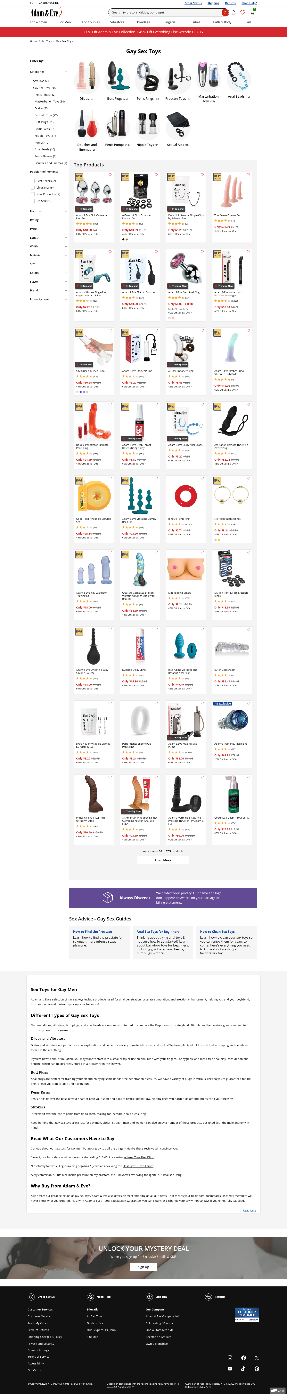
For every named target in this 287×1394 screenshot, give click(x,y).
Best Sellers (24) (47, 181)
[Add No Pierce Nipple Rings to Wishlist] (248, 478)
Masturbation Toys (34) (50, 101)
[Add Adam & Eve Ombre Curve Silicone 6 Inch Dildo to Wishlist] (248, 330)
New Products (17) (48, 194)
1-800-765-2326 (50, 3)
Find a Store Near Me (160, 1330)
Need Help (103, 1296)
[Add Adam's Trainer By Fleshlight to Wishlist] (248, 703)
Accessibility (36, 1363)
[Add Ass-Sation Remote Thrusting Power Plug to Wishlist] (248, 404)
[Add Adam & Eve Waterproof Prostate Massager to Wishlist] (248, 251)
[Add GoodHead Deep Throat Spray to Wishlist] (248, 777)
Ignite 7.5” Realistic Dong (165, 1175)
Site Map (92, 1337)
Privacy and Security (41, 1343)
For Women (38, 22)
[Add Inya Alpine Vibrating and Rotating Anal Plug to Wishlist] (202, 629)
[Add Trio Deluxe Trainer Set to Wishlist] (248, 174)
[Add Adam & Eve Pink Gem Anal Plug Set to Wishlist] (110, 174)
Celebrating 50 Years (159, 1323)
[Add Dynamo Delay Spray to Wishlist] (156, 629)
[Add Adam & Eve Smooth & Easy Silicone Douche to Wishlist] (110, 629)
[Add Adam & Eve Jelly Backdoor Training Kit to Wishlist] (110, 552)
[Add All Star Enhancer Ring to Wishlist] (202, 330)
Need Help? (249, 3)
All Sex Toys (94, 1316)
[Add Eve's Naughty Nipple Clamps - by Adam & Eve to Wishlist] (110, 703)
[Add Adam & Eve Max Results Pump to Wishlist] (202, 703)
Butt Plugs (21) (44, 122)
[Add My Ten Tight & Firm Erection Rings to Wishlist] (248, 552)
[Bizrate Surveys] (254, 1319)
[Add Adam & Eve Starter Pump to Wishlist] (156, 330)
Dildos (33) (41, 108)
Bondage (143, 22)
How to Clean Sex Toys (217, 931)
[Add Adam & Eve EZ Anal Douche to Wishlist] (156, 251)
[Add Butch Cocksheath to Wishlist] (248, 629)
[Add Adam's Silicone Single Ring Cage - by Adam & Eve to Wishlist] (110, 251)
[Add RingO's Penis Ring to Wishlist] (202, 478)
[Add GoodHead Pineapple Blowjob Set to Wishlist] (110, 478)
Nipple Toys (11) (45, 136)
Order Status (193, 3)
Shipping (213, 3)
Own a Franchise (157, 1343)
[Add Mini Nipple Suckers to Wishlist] (202, 552)
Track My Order (38, 1323)
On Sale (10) (44, 201)
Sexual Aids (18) (45, 129)
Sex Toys (47, 41)
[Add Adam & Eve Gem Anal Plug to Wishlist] (202, 251)
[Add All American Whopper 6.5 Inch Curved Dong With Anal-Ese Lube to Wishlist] (156, 777)
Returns (230, 3)
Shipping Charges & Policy (45, 1337)
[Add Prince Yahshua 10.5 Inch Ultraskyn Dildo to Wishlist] (110, 777)
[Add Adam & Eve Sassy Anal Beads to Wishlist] (202, 404)
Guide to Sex (95, 1323)
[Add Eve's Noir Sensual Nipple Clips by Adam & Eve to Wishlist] (202, 174)
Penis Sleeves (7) (45, 156)
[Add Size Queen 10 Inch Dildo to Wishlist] (110, 330)
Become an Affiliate (158, 1337)
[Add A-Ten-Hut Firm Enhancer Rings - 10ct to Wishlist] (156, 174)
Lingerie (170, 22)
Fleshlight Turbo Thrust (138, 1166)
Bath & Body (222, 22)
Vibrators (117, 22)
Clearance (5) (45, 187)
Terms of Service (38, 1356)
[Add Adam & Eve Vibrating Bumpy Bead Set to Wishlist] (156, 478)
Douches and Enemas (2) (51, 163)
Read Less (249, 1210)
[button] (163, 860)
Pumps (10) (42, 142)
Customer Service (39, 1316)
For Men (65, 22)
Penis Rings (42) (45, 94)
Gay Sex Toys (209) (45, 88)
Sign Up (143, 1267)
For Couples (91, 22)
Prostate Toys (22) (46, 115)
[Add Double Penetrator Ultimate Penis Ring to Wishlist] (110, 404)
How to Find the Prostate (92, 931)
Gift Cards (34, 1370)
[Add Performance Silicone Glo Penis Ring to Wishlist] (156, 703)
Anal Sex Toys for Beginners (158, 931)
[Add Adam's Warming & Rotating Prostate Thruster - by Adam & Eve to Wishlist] (202, 777)
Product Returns (38, 1330)
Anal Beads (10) (45, 149)
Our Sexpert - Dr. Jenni (102, 1330)
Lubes (196, 22)
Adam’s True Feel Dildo (139, 1157)
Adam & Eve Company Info (163, 1316)
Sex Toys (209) (42, 81)
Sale (248, 22)
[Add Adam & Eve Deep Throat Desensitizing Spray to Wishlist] (156, 404)
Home (33, 41)
